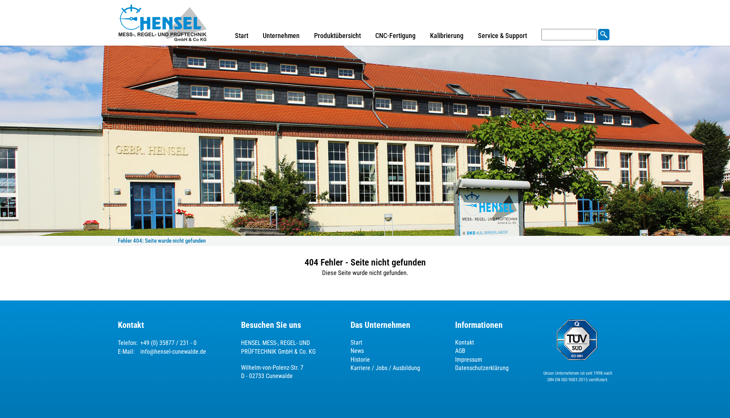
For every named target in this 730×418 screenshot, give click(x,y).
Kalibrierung (446, 36)
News (357, 350)
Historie (360, 359)
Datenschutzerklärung (482, 368)
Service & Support (502, 36)
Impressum (468, 359)
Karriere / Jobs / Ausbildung (385, 368)
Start (241, 36)
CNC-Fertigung (395, 36)
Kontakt (464, 342)
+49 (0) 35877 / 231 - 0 (168, 342)
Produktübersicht (337, 36)
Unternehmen (281, 36)
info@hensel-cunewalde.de (173, 351)
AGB (460, 350)
